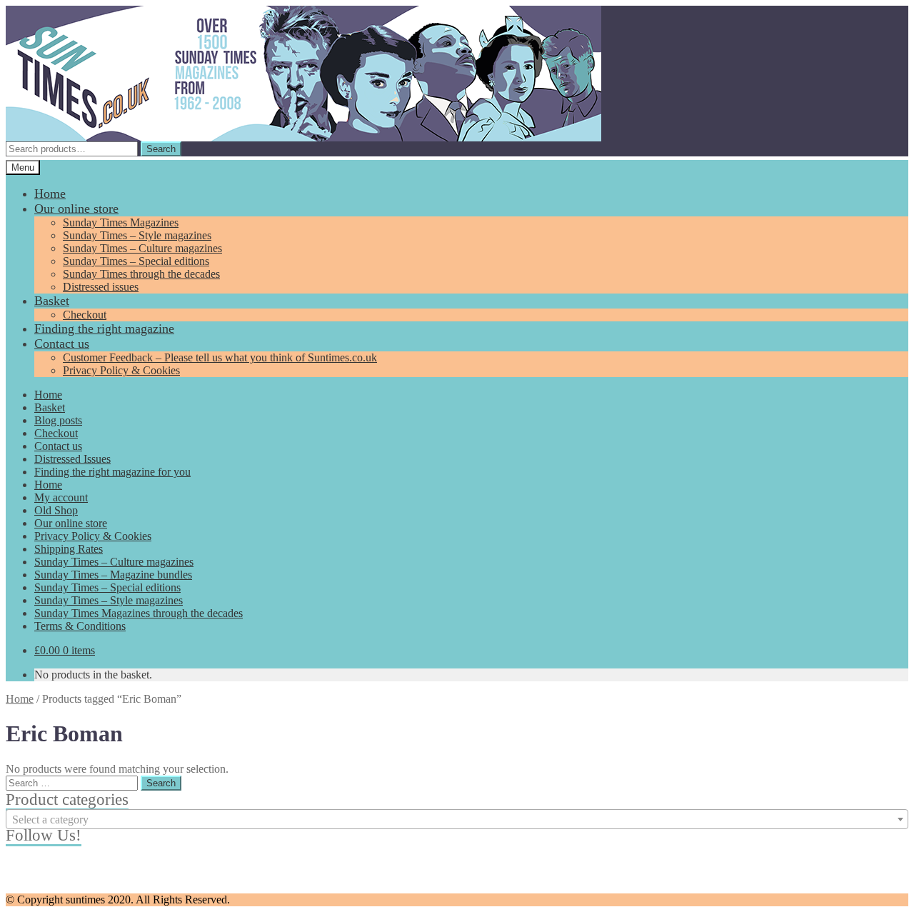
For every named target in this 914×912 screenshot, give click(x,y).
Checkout (84, 315)
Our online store (76, 208)
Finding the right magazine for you (112, 472)
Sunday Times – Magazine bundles (113, 574)
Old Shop (56, 510)
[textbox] (457, 820)
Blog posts (58, 420)
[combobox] (457, 819)
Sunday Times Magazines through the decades (138, 613)
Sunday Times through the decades (141, 274)
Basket (51, 301)
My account (61, 497)
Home (50, 193)
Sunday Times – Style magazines (137, 235)
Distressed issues (101, 287)
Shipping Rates (68, 549)
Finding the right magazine (104, 328)
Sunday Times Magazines (121, 222)
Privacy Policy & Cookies (121, 370)
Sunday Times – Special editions (136, 261)
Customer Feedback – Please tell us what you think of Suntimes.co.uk (220, 357)
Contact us (61, 343)
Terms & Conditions (80, 626)
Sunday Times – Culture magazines (142, 248)
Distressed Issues (72, 459)
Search (161, 149)
